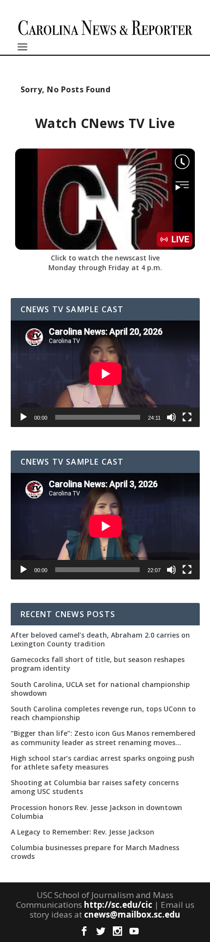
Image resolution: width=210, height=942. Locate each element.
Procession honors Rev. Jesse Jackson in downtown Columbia (96, 812)
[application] (105, 374)
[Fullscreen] (187, 417)
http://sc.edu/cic (118, 904)
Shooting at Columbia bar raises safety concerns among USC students (95, 787)
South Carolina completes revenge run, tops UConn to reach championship (103, 713)
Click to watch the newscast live (105, 257)
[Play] (23, 417)
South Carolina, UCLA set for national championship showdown (100, 689)
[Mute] (171, 417)
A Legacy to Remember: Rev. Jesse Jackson (82, 832)
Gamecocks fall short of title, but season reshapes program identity (98, 664)
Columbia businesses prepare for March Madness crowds (95, 852)
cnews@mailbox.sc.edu (132, 914)
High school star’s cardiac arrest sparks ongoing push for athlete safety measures (102, 762)
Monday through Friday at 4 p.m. (105, 267)
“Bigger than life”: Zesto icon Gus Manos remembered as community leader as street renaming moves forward (103, 738)
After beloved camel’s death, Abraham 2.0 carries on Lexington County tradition (100, 639)
